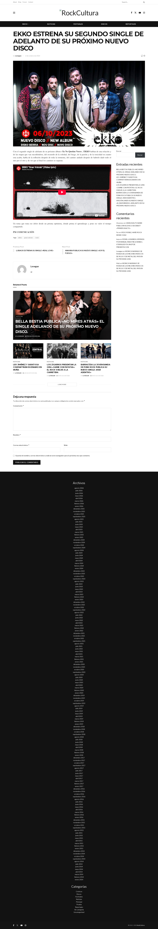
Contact (30, 2)
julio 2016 (79, 802)
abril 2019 (79, 716)
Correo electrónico (21, 445)
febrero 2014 (79, 877)
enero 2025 (79, 537)
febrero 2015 (79, 846)
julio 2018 (79, 739)
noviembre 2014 (79, 854)
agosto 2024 (79, 550)
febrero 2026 (79, 503)
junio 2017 (79, 773)
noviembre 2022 (79, 605)
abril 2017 (79, 778)
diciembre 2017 (79, 758)
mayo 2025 (79, 527)
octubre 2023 (79, 576)
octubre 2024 (79, 545)
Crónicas (79, 891)
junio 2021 (79, 649)
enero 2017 (79, 786)
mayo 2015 (79, 838)
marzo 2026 (79, 501)
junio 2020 (79, 680)
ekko (20, 238)
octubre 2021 (79, 638)
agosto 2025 (79, 519)
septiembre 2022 (79, 610)
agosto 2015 (79, 830)
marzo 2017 (79, 781)
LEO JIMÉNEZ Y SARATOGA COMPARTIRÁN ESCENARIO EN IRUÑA (27, 367)
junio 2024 (79, 555)
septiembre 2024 (79, 548)
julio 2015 (79, 833)
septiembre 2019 (79, 703)
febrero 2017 (79, 784)
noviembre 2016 (79, 791)
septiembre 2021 (79, 641)
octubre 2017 (79, 763)
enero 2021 (79, 662)
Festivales (78, 24)
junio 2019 (79, 711)
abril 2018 (79, 747)
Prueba (79, 904)
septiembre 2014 (79, 859)
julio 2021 (79, 646)
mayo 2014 (79, 869)
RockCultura (141, 925)
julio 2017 (79, 771)
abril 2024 (79, 561)
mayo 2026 (79, 496)
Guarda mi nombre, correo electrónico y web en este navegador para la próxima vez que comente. (52, 456)
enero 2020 (79, 693)
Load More (62, 384)
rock (37, 238)
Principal (79, 902)
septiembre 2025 (79, 516)
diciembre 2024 (79, 540)
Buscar (118, 151)
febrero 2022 (79, 628)
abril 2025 (79, 529)
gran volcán (28, 238)
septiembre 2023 (79, 579)
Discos (104, 24)
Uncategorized (79, 912)
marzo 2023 (79, 594)
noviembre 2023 (79, 574)
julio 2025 (79, 522)
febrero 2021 (79, 659)
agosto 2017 (79, 768)
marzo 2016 (79, 812)
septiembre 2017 (79, 765)
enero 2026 (79, 506)
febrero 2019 (79, 721)
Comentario (18, 406)
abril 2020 (79, 685)
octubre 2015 (79, 825)
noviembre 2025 (79, 511)
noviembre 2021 (79, 636)
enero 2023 (79, 599)
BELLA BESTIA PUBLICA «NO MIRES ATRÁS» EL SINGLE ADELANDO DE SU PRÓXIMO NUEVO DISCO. (59, 326)
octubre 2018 (79, 732)
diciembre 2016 (79, 789)
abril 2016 (79, 809)
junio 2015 (79, 835)
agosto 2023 (79, 581)
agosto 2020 (79, 675)
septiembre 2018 (79, 734)
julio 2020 (79, 677)
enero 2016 (79, 817)
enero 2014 (79, 880)
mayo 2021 (79, 651)
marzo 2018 (79, 750)
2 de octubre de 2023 (32, 56)
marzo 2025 (79, 532)
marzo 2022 (79, 625)
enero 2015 (79, 848)
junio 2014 (79, 867)
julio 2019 (79, 708)
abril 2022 (79, 623)
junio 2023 (79, 586)
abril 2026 (79, 498)
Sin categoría (79, 910)
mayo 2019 (79, 714)
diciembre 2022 (79, 602)
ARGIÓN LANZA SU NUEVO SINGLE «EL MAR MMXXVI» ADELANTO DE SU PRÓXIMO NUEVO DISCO (130, 203)
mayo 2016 (79, 807)
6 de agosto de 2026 (30, 373)
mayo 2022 (79, 620)
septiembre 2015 (79, 828)
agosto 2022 (79, 612)
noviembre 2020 (79, 667)
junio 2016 (79, 804)
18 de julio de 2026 (63, 375)
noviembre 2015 (79, 822)
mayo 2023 (79, 589)
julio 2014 (79, 864)
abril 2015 (79, 841)
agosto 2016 (79, 799)
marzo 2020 (79, 688)
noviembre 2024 (79, 542)
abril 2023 (79, 592)
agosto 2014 (79, 861)
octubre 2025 (79, 514)
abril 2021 (79, 654)
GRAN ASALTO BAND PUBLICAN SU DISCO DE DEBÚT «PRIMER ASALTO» (129, 225)
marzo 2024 (79, 563)
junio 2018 (79, 742)
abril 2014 (79, 872)
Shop (19, 2)
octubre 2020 (79, 669)
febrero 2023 (79, 597)
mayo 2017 (79, 776)
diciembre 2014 (79, 851)
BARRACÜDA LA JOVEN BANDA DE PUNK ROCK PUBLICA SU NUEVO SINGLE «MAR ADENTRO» (129, 195)
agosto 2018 (79, 737)
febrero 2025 (79, 535)
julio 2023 (79, 584)
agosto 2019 (79, 706)
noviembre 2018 (79, 729)
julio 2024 (79, 553)
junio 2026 (79, 493)
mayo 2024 (79, 558)
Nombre (17, 435)
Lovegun (18, 56)
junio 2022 (79, 618)
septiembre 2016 (79, 797)
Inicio (25, 24)
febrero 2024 (79, 566)
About (15, 2)
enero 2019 (79, 724)
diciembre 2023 (79, 571)
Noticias (51, 24)
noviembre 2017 (79, 760)
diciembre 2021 (79, 633)
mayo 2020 (79, 682)
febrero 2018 (79, 752)
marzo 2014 (79, 874)
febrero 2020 (79, 690)
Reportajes (131, 24)
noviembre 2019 (79, 698)
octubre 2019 (79, 701)
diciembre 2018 (79, 727)
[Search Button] (143, 2)
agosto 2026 (79, 488)
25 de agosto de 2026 (33, 336)
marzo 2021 (79, 656)
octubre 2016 (79, 794)
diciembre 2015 (79, 820)
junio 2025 (79, 524)
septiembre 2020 (79, 672)
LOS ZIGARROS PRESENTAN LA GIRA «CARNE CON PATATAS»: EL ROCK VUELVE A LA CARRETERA (130, 187)
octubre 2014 (79, 856)
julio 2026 (79, 491)
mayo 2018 (79, 745)
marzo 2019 (79, 719)
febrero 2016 (79, 815)
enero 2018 (79, 755)
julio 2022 (79, 615)
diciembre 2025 (79, 509)
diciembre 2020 (79, 664)
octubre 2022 (79, 607)
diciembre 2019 (79, 695)
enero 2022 (79, 631)
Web (65, 445)
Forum (25, 2)
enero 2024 (79, 568)
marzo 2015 (79, 843)
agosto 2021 (79, 644)
